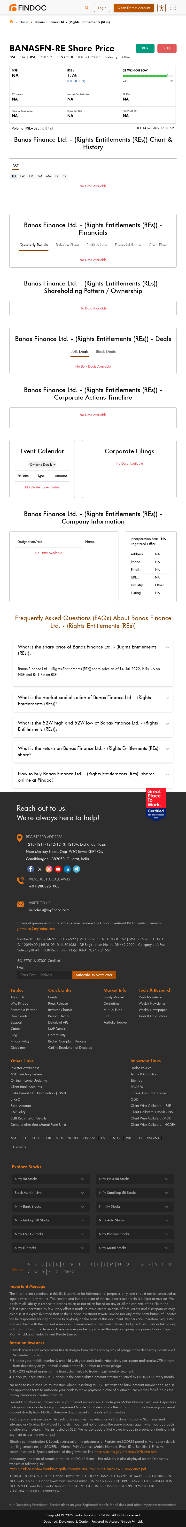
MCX (59, 1138)
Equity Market (114, 997)
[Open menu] (173, 8)
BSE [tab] (16, 166)
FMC (104, 1138)
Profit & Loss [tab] (97, 245)
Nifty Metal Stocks (112, 1248)
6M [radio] (48, 176)
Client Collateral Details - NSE (152, 1112)
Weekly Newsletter (152, 1004)
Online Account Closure (148, 1093)
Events (52, 997)
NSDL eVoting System (26, 1074)
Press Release (58, 1004)
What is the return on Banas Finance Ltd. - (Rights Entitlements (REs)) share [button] (89, 751)
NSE (14, 1138)
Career (16, 1029)
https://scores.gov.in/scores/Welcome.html (125, 1452)
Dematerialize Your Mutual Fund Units (39, 1125)
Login (102, 8)
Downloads (19, 1016)
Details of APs (58, 1022)
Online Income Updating (29, 1081)
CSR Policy (18, 1112)
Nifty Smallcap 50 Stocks (117, 1193)
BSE (24, 1138)
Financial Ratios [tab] (128, 245)
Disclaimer (18, 1048)
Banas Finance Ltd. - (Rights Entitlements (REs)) (72, 22)
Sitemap (136, 1081)
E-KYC (15, 1099)
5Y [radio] (64, 176)
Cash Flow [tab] (158, 245)
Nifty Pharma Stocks (114, 1234)
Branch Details (59, 1016)
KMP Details (57, 1029)
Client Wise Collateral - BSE (151, 1106)
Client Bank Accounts (26, 1087)
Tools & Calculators (153, 1016)
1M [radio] (31, 176)
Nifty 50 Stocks (26, 1179)
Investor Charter (60, 1010)
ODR (134, 1099)
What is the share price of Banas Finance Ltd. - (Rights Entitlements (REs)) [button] (87, 650)
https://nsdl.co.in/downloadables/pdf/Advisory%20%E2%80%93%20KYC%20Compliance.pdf (77, 1469)
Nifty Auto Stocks (111, 1220)
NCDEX (73, 1138)
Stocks (24, 22)
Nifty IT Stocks (25, 1248)
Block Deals (106, 351)
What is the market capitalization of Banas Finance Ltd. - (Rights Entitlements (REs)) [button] (84, 700)
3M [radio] (39, 176)
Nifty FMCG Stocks (29, 1234)
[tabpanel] (93, 193)
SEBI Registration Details (28, 1118)
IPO (106, 1016)
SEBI (48, 1138)
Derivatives (111, 1004)
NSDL (117, 1138)
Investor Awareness (25, 1068)
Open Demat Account (133, 8)
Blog (14, 1035)
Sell (166, 48)
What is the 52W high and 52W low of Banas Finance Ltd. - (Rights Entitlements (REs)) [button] (88, 726)
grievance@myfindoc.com (36, 929)
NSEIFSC (89, 1138)
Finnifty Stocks (109, 1206)
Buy (145, 48)
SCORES (137, 1087)
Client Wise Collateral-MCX (150, 1118)
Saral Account (21, 1106)
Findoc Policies (141, 1068)
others (68, 1272)
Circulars (19, 1147)
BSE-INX (153, 1138)
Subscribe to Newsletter (94, 975)
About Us (17, 997)
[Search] (86, 8)
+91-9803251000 (44, 886)
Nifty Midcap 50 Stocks (32, 1220)
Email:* (21, 967)
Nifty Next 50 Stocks (114, 1179)
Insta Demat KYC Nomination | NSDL (39, 1093)
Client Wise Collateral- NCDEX (153, 1125)
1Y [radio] (57, 176)
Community (56, 1035)
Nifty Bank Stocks (28, 1206)
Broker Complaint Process (67, 1041)
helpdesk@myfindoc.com (49, 910)
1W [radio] (22, 176)
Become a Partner (24, 1010)
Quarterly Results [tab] (33, 245)
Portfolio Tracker (115, 1022)
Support (16, 1022)
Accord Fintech (120, 1521)
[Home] (11, 21)
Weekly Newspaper (153, 1010)
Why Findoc (19, 1004)
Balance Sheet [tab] (67, 245)
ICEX (139, 1138)
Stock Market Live (28, 1193)
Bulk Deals (79, 351)
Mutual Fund (113, 1010)
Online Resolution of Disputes (70, 1048)
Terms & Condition (144, 1074)
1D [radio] (13, 176)
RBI (128, 1138)
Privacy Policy (20, 1041)
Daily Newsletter (151, 997)
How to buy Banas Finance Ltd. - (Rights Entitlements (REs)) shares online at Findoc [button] (86, 777)
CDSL (36, 1138)
